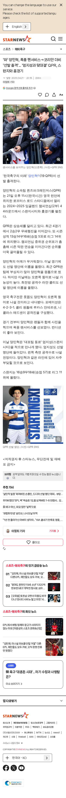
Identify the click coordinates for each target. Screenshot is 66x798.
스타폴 (52, 737)
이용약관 (18, 727)
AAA (31, 737)
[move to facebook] (6, 768)
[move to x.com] (14, 768)
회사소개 (6, 723)
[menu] (60, 39)
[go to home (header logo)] (17, 39)
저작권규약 (7, 727)
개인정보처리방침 (20, 723)
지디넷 (5, 737)
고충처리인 (50, 723)
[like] (40, 95)
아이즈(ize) (42, 737)
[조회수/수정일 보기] (17, 78)
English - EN (20, 26)
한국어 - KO (19, 757)
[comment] (47, 95)
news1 (56, 733)
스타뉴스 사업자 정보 (11, 743)
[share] (54, 95)
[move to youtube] (21, 768)
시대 (13, 737)
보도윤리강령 (48, 727)
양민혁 (33, 176)
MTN (38, 733)
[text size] (61, 95)
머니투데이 (28, 733)
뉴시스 (47, 733)
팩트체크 (36, 727)
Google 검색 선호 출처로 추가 (19, 88)
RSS (27, 727)
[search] (53, 39)
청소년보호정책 (37, 723)
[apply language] (26, 26)
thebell (22, 737)
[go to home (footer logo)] (16, 715)
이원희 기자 (8, 82)
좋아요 (36, 542)
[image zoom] (58, 159)
